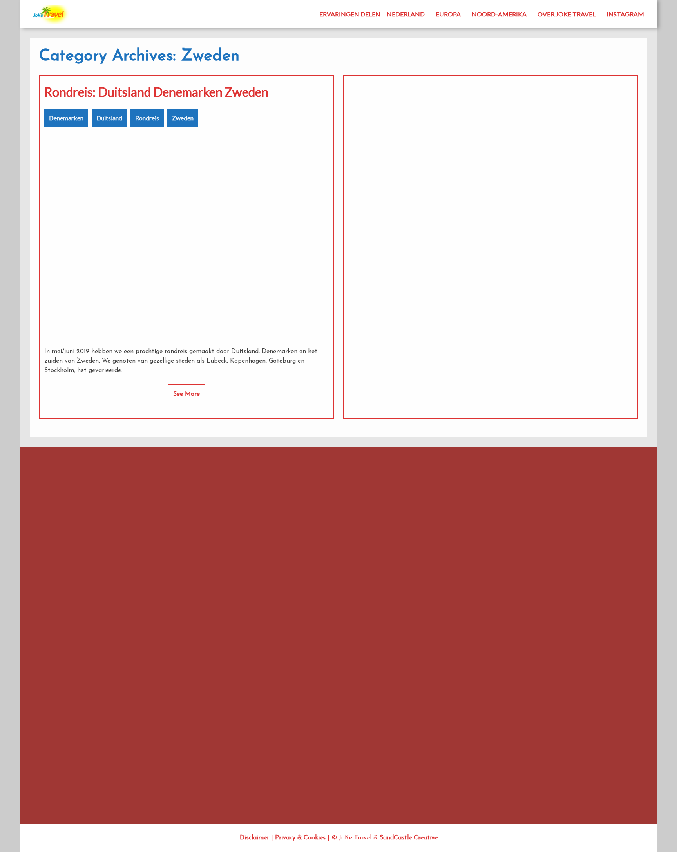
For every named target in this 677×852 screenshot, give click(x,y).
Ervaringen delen (349, 14)
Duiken (454, 565)
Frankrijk (302, 528)
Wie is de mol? (242, 614)
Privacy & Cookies (300, 838)
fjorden (267, 529)
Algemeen (457, 490)
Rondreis (147, 117)
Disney (311, 513)
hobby (298, 544)
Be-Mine (38, 544)
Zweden (183, 117)
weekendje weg (383, 601)
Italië (364, 546)
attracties (252, 495)
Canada (411, 495)
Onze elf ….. (460, 683)
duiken (338, 512)
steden (295, 600)
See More (186, 394)
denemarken (281, 513)
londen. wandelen (299, 566)
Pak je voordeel (464, 705)
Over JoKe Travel (567, 14)
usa (318, 600)
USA (451, 758)
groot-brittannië (254, 545)
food (282, 529)
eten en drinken (243, 529)
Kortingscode (386, 546)
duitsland (368, 513)
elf (388, 513)
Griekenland (460, 619)
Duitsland (109, 117)
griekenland (379, 529)
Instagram (625, 14)
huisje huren (341, 546)
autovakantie (297, 493)
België (453, 511)
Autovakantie (462, 501)
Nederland (406, 14)
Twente (36, 588)
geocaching (341, 527)
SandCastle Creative (409, 838)
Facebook (95, 492)
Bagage (343, 495)
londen (270, 566)
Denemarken (66, 117)
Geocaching (460, 608)
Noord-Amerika (499, 14)
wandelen (343, 600)
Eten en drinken (464, 586)
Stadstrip (457, 747)
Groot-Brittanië (465, 630)
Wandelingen (461, 769)
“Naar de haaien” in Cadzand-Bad (69, 555)
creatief (244, 512)
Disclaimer (254, 838)
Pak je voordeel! (328, 583)
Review (371, 584)
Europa (448, 14)
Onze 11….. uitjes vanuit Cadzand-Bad (73, 566)
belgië (367, 495)
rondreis (403, 582)
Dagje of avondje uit (471, 533)
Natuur (353, 566)
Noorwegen (285, 584)
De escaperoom (47, 577)
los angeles (329, 566)
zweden (266, 614)
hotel (321, 546)
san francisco (241, 601)
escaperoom (406, 513)
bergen (390, 495)
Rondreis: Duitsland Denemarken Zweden (156, 92)
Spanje (266, 601)
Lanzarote (243, 566)
